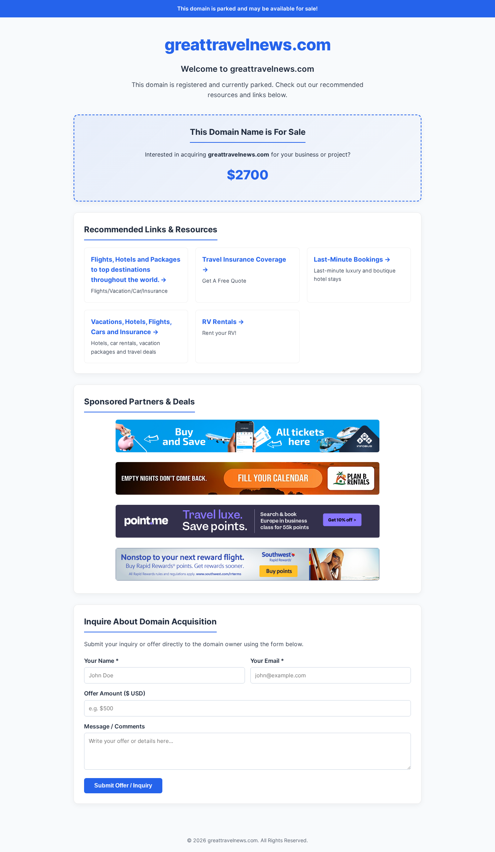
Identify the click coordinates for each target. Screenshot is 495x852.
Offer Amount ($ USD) (114, 693)
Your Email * (267, 660)
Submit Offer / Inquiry (123, 785)
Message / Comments (114, 726)
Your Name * (101, 660)
